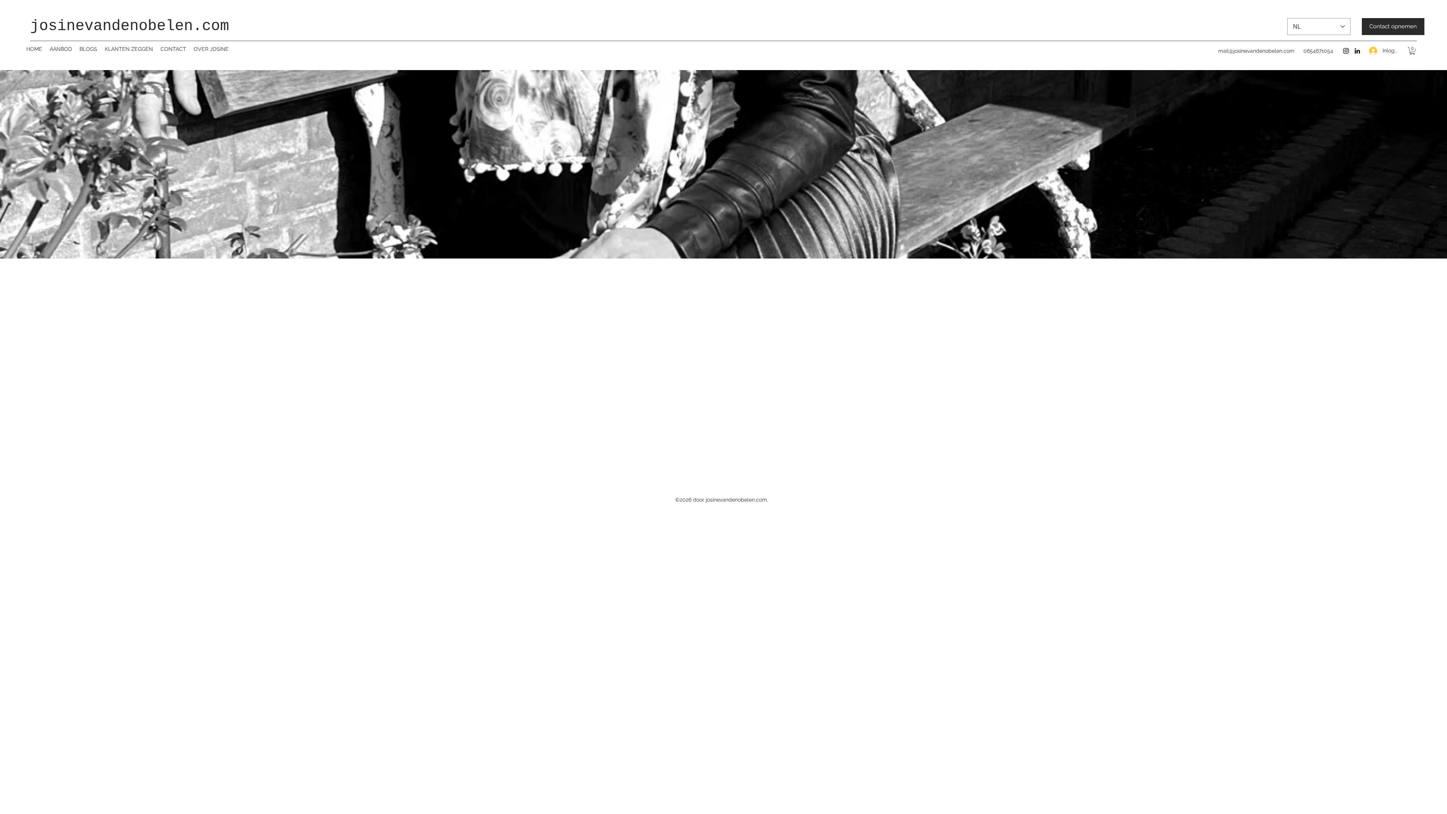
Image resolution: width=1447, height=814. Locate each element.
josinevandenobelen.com (129, 26)
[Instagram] (1346, 51)
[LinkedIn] (1357, 51)
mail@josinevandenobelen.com (1256, 51)
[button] (1412, 51)
